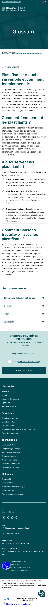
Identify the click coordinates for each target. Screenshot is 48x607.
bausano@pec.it (24, 528)
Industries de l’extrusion (11, 399)
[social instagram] (15, 517)
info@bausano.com (9, 528)
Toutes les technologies (11, 464)
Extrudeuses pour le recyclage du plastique (18, 429)
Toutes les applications (10, 467)
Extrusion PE (6, 479)
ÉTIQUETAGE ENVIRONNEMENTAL (21, 570)
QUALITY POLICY (16, 564)
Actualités (5, 395)
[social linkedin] (7, 517)
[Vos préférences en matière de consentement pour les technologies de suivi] (4, 603)
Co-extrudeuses (8, 426)
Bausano (4, 52)
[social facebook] (3, 517)
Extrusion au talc (8, 490)
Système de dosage (9, 460)
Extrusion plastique (9, 445)
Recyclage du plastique (11, 452)
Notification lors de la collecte (16, 604)
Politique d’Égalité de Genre (20, 567)
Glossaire (12, 52)
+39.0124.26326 (12, 533)
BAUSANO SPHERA (11, 2)
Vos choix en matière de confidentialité (26, 599)
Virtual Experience (9, 406)
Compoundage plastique (11, 449)
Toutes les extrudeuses (10, 433)
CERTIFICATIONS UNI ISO (18, 561)
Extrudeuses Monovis (10, 418)
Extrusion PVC (7, 483)
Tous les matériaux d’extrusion (13, 494)
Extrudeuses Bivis (8, 422)
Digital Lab (6, 403)
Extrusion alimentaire (9, 456)
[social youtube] (11, 517)
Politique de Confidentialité (28, 362)
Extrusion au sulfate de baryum (13, 487)
